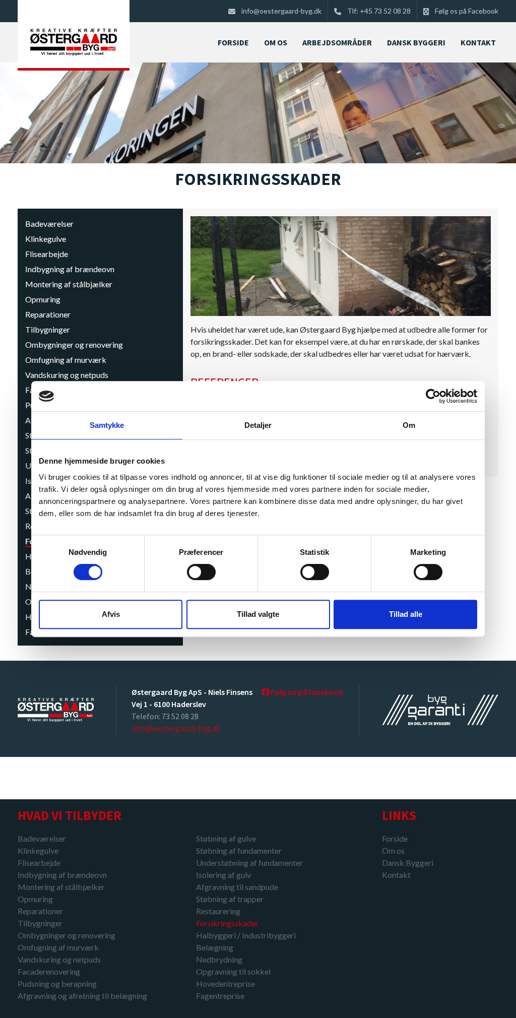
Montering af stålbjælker (68, 284)
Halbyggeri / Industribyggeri (246, 935)
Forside (395, 838)
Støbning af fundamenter (239, 850)
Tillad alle (405, 614)
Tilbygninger (47, 329)
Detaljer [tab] (258, 425)
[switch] (201, 572)
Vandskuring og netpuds (66, 374)
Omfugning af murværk (65, 359)
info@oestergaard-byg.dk (281, 11)
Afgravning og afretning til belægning (82, 995)
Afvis (111, 614)
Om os (393, 850)
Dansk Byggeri (407, 862)
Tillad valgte (258, 614)
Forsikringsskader (227, 923)
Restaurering (218, 911)
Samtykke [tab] (107, 425)
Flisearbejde (46, 254)
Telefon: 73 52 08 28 (165, 716)
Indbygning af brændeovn (69, 269)
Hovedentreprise (225, 983)
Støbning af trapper (230, 899)
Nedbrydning (219, 959)
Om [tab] (409, 425)
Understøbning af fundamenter (249, 862)
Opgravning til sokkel (233, 971)
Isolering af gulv (223, 874)
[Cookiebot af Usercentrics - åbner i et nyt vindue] (433, 396)
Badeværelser (49, 223)
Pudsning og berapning (57, 983)
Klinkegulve (45, 238)
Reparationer (48, 314)
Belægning (214, 947)
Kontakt (396, 874)
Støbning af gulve (226, 838)
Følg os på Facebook (466, 11)
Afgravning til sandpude (237, 887)
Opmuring (42, 299)
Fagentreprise (220, 995)
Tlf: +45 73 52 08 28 (379, 11)
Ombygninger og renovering (74, 344)
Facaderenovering (49, 971)
